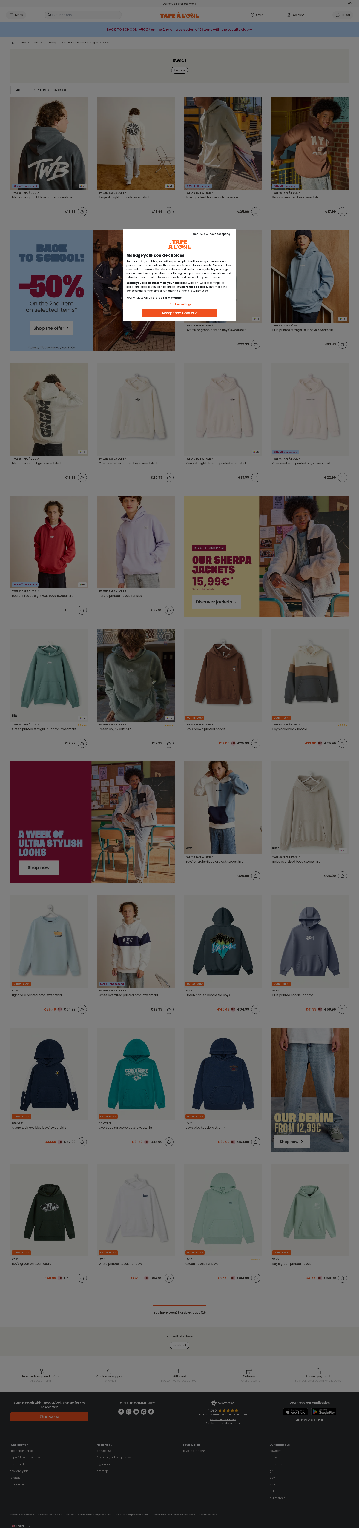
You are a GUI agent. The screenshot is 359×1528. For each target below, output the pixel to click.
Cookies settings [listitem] (180, 304)
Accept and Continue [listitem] (179, 313)
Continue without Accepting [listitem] (211, 234)
